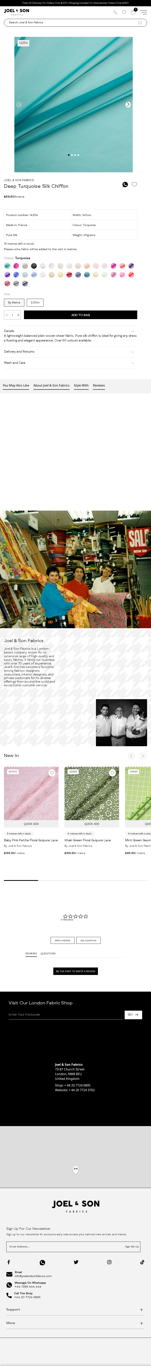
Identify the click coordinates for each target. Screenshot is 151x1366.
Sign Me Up (132, 1247)
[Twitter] (76, 1262)
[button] (75, 1170)
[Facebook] (8, 1262)
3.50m (35, 302)
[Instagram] (109, 1262)
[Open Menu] (143, 12)
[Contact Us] (115, 12)
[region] (75, 1175)
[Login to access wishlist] (134, 184)
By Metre (14, 302)
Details (9, 331)
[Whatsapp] (42, 1262)
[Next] (143, 756)
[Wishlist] (124, 12)
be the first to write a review (75, 971)
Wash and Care (14, 363)
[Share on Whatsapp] (125, 184)
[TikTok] (142, 1262)
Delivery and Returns (19, 352)
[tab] (63, 940)
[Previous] (131, 756)
